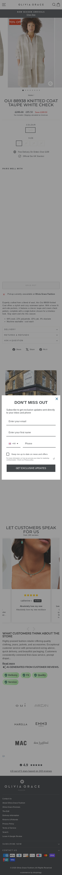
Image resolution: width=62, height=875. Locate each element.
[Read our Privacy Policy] (54, 458)
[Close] (56, 398)
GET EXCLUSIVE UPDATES (31, 468)
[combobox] (13, 444)
